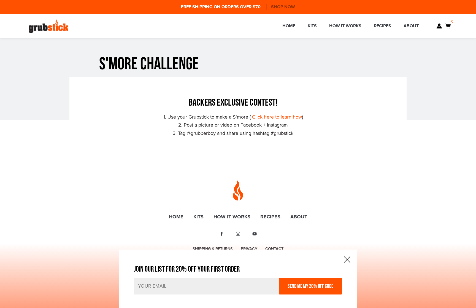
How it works (345, 26)
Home (288, 26)
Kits (312, 26)
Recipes (382, 26)
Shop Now (283, 7)
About (411, 26)
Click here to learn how (277, 117)
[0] (448, 26)
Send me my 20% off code (310, 286)
